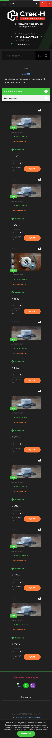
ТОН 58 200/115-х (20, 555)
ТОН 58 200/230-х (20, 624)
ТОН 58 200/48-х (19, 417)
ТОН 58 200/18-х (19, 205)
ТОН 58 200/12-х (19, 136)
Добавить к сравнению (39, 110)
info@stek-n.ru (22, 40)
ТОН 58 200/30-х (19, 348)
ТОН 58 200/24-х (19, 279)
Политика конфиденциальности (26, 717)
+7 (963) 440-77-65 (26, 37)
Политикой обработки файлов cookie (32, 729)
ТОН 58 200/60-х (19, 486)
